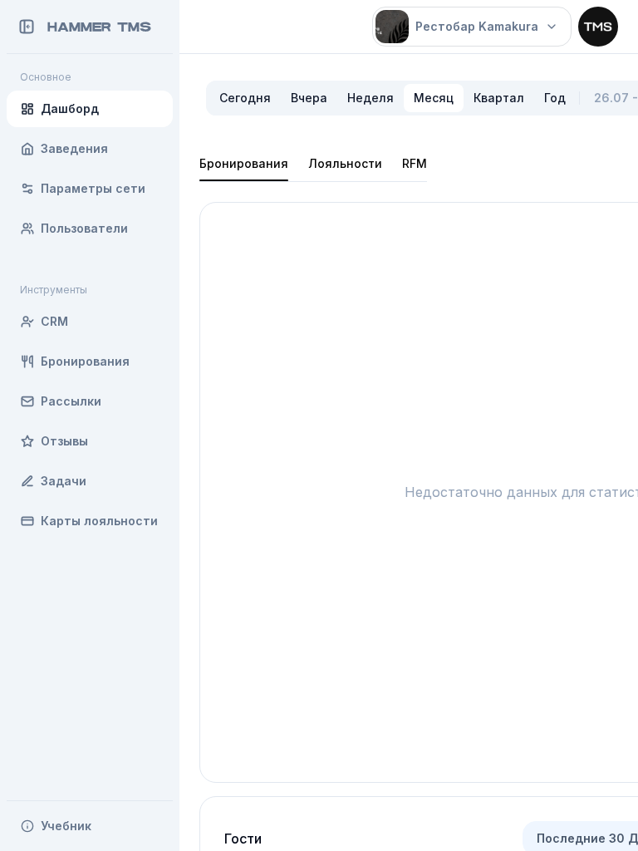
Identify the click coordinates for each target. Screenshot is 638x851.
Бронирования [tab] (243, 163)
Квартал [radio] (499, 98)
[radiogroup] (392, 98)
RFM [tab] (414, 163)
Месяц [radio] (434, 98)
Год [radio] (555, 98)
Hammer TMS (99, 27)
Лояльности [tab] (345, 163)
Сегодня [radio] (245, 98)
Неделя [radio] (370, 98)
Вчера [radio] (309, 98)
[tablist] (313, 163)
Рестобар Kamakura (476, 26)
